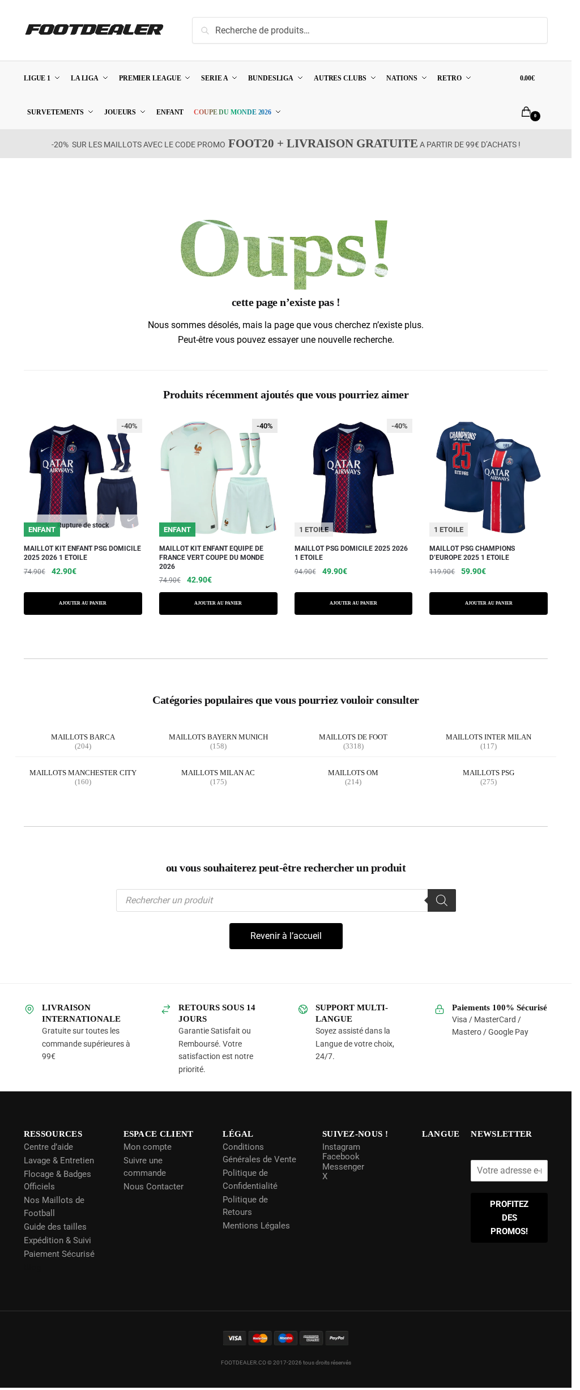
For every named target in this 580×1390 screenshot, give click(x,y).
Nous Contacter (153, 1186)
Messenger (342, 1167)
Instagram (340, 1147)
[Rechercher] (442, 900)
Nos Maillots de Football (54, 1206)
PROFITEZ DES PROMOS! (510, 1218)
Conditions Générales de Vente (259, 1153)
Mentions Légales (255, 1226)
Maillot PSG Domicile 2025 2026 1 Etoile (351, 553)
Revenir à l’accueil (286, 935)
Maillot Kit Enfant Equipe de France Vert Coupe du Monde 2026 (211, 558)
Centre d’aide (48, 1147)
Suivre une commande (144, 1167)
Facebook (340, 1156)
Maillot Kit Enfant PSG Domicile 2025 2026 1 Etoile (82, 553)
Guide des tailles (55, 1227)
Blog (32, 1268)
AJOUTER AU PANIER (83, 603)
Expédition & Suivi (57, 1240)
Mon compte (147, 1147)
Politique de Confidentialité (249, 1179)
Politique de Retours (244, 1206)
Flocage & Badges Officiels (57, 1180)
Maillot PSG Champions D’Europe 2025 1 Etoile (472, 553)
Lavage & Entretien (59, 1160)
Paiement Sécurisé (59, 1254)
